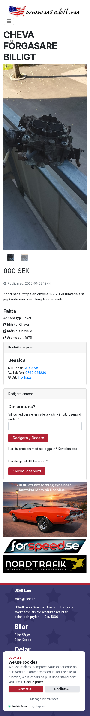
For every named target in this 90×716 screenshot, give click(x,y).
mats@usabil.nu (26, 599)
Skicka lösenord (27, 471)
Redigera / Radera (28, 438)
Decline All (62, 689)
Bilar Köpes (23, 640)
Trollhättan (25, 377)
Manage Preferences (44, 699)
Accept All (25, 689)
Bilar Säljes (23, 635)
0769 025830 (35, 373)
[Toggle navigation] (9, 21)
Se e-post (31, 368)
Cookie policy (33, 682)
